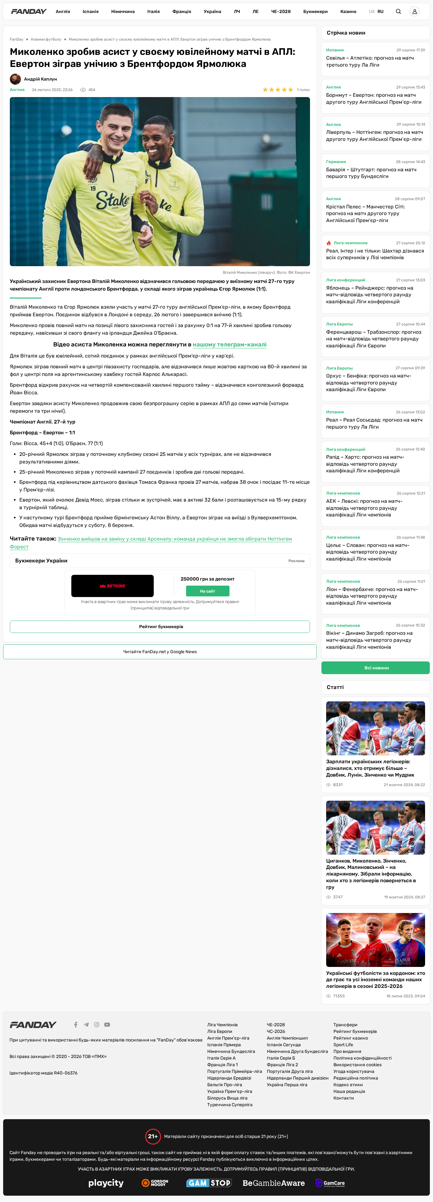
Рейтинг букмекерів (161, 626)
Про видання (347, 1051)
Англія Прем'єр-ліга (228, 1038)
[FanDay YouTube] (107, 1025)
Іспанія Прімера (224, 1045)
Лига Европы (339, 324)
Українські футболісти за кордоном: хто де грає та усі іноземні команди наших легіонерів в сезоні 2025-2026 (375, 979)
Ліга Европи (219, 1031)
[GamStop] (209, 1184)
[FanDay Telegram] (86, 1025)
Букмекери (315, 11)
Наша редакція (349, 1091)
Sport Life (343, 1045)
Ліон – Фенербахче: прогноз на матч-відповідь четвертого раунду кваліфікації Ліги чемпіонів (372, 596)
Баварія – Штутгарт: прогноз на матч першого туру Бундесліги (371, 173)
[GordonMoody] (154, 1184)
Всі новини (377, 668)
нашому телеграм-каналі (230, 344)
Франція (181, 11)
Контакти (343, 1098)
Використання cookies (357, 1064)
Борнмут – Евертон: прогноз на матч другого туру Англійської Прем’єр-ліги (374, 98)
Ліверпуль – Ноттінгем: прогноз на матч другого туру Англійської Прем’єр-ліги (374, 135)
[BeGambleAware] (274, 1184)
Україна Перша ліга (287, 1084)
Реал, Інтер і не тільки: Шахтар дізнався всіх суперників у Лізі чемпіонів (375, 254)
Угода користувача (353, 1071)
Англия (17, 89)
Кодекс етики (348, 1084)
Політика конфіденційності (362, 1058)
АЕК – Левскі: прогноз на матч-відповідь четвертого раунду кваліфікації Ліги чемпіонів (364, 508)
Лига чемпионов (351, 242)
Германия (336, 161)
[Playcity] (106, 1184)
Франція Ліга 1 (222, 1064)
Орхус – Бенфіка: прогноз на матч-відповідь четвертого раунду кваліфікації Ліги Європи (368, 382)
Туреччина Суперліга (230, 1104)
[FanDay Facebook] (76, 1025)
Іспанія (91, 11)
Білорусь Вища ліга (227, 1098)
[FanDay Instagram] (97, 1025)
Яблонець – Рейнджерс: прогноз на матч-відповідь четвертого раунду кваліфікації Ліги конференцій (369, 295)
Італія (153, 11)
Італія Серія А (221, 1058)
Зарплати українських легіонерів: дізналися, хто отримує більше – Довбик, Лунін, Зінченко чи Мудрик (370, 768)
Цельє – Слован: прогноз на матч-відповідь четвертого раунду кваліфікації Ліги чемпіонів (368, 552)
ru (381, 11)
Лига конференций (345, 280)
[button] (398, 11)
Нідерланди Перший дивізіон (298, 1078)
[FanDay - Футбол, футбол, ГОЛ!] (29, 11)
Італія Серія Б (281, 1058)
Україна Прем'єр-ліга (229, 1091)
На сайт (207, 591)
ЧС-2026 (276, 1031)
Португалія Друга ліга (290, 1071)
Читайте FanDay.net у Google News (160, 651)
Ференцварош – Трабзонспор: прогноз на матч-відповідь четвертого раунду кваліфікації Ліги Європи (373, 339)
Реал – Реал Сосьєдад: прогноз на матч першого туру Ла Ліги (374, 423)
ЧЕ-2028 (281, 11)
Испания (335, 50)
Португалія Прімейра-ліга (234, 1071)
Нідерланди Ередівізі (229, 1078)
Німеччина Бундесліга (231, 1051)
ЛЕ (256, 11)
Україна (212, 11)
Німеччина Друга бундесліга (297, 1051)
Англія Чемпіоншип (287, 1038)
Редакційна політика (355, 1078)
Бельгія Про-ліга (224, 1084)
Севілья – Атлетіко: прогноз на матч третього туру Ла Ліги (370, 61)
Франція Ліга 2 (282, 1064)
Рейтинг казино (350, 1038)
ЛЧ (237, 11)
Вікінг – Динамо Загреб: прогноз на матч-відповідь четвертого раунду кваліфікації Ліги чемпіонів (369, 640)
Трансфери (345, 1025)
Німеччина (123, 11)
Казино (348, 11)
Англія (63, 11)
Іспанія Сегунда (284, 1045)
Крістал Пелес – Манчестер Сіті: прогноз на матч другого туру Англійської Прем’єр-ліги (365, 213)
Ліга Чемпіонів (222, 1025)
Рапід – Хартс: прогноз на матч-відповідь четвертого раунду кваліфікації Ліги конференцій (365, 464)
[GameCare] (330, 1184)
